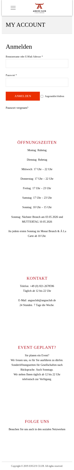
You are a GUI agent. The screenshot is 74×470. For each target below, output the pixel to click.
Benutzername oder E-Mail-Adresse (24, 56)
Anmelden (23, 96)
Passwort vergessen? (17, 107)
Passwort (11, 75)
